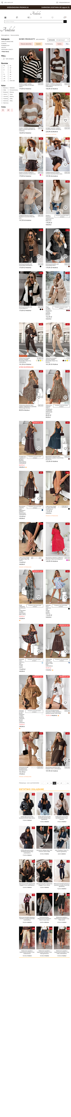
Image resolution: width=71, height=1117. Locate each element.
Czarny (5, 94)
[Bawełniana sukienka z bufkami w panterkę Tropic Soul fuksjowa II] (58, 539)
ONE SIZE (11, 80)
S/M (38, 358)
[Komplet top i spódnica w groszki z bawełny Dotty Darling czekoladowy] (31, 438)
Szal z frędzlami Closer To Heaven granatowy (61, 851)
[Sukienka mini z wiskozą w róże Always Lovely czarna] (31, 641)
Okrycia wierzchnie (7, 41)
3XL (4, 78)
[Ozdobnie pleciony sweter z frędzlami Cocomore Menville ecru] (31, 197)
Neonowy (5, 103)
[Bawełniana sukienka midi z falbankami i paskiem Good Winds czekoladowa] (31, 488)
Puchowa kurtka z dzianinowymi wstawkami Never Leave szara (44, 919)
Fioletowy (5, 98)
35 (10, 65)
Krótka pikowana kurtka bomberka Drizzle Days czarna (27, 817)
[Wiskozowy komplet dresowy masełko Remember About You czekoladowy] (31, 340)
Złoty (11, 100)
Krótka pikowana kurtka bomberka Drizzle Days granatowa (44, 818)
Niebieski (11, 87)
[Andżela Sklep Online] (35, 12)
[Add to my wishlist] (38, 76)
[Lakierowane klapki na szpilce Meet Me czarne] (31, 539)
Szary (11, 94)
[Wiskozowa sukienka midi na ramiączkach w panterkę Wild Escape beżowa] (58, 387)
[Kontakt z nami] (57, 2)
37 (10, 70)
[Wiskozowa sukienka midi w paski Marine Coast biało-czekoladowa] (58, 641)
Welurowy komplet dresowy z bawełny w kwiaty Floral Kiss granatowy (62, 885)
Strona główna (5, 35)
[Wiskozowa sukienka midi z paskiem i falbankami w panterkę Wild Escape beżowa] (31, 387)
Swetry (3, 47)
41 (10, 78)
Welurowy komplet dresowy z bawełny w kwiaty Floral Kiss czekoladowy (27, 919)
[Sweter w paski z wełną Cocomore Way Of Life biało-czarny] (31, 65)
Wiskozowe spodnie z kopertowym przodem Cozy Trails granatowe (44, 952)
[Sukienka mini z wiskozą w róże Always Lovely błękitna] (58, 587)
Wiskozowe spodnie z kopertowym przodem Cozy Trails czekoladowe (61, 952)
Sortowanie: (52, 40)
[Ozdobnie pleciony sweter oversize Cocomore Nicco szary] (58, 154)
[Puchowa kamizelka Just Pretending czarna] (58, 245)
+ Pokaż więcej (5, 51)
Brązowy (5, 92)
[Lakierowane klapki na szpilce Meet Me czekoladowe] (58, 488)
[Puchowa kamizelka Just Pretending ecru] (31, 288)
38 (10, 72)
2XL (4, 76)
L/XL (42, 358)
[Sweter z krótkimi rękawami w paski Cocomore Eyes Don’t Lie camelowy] (31, 109)
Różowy (11, 92)
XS (4, 65)
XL (4, 74)
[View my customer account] (41, 17)
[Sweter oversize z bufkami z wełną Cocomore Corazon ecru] (31, 154)
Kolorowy (5, 100)
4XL (4, 80)
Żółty (11, 98)
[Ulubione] (53, 17)
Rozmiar (4, 63)
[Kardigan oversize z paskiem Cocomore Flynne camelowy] (58, 109)
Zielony (11, 96)
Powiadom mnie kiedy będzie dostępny (62, 216)
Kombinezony (5, 45)
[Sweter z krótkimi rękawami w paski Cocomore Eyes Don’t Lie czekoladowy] (58, 65)
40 (10, 76)
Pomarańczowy (11, 90)
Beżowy (5, 87)
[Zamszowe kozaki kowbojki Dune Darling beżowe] (31, 749)
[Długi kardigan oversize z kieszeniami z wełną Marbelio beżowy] (58, 288)
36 (10, 67)
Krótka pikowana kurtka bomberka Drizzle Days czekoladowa (27, 852)
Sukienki (3, 43)
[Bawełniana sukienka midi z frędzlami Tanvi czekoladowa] (58, 749)
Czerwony (5, 96)
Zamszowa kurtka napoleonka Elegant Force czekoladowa (27, 884)
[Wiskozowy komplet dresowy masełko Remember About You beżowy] (58, 340)
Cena (3, 107)
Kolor (3, 85)
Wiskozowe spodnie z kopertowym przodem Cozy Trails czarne (61, 919)
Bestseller (23, 356)
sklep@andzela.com (64, 2)
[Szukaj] (65, 21)
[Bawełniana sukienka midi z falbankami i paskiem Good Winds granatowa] (58, 438)
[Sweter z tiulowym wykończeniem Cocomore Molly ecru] (58, 197)
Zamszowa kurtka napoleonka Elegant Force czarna (44, 884)
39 (10, 74)
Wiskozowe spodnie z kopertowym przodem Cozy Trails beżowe (27, 952)
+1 (42, 360)
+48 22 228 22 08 (8, 2)
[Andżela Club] (30, 17)
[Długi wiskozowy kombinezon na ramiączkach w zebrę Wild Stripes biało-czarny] (31, 587)
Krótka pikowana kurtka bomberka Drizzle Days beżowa (62, 818)
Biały (4, 90)
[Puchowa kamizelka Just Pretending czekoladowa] (31, 245)
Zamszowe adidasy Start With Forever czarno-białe (44, 851)
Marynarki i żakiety (7, 49)
